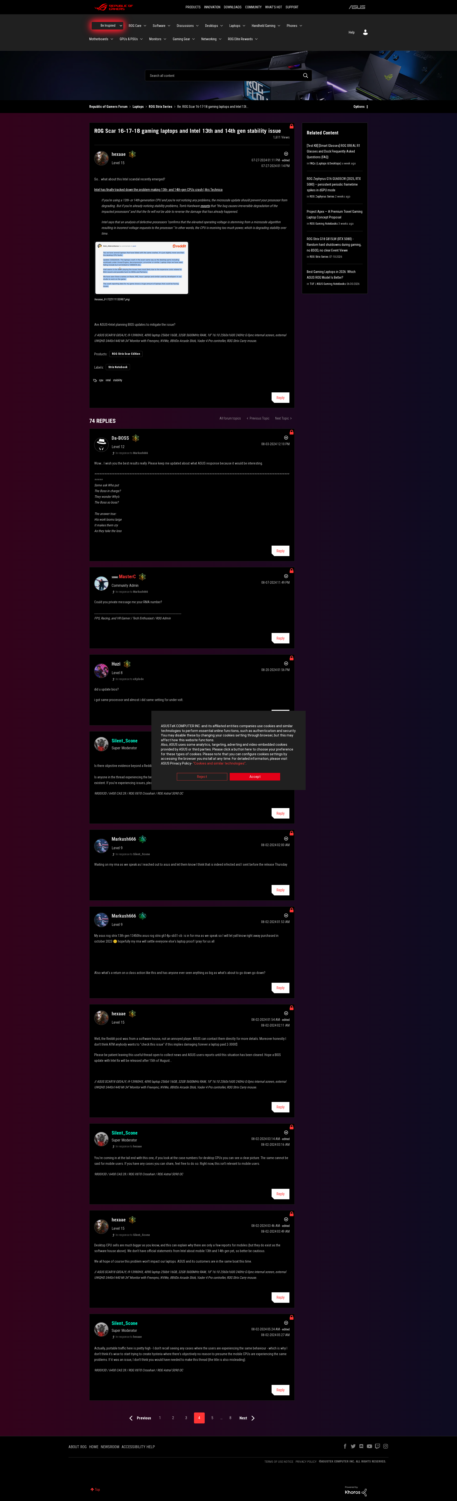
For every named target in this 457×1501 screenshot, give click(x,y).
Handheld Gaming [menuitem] (263, 26)
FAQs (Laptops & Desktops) (325, 163)
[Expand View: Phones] (300, 25)
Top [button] (97, 1489)
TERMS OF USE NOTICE (278, 1461)
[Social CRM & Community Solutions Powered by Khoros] (356, 1491)
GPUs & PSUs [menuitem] (129, 39)
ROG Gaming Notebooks (324, 223)
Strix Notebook (117, 367)
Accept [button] (255, 777)
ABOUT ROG (78, 1447)
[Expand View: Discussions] (197, 25)
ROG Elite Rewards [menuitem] (240, 39)
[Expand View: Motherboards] (111, 39)
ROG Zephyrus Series (322, 196)
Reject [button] (202, 777)
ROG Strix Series (160, 107)
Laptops (138, 107)
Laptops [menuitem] (234, 26)
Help (352, 32)
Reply (280, 397)
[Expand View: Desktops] (221, 25)
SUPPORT (292, 7)
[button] (141, 268)
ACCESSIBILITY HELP (138, 1447)
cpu (101, 380)
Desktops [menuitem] (211, 26)
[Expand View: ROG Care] (145, 25)
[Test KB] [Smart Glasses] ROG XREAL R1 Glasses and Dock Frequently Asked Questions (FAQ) (333, 151)
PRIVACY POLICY (306, 1461)
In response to (132, 453)
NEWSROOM (110, 1447)
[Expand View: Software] (169, 25)
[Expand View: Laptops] (244, 25)
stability (117, 380)
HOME (93, 1447)
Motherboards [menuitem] (98, 39)
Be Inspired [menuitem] (108, 25)
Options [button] (359, 107)
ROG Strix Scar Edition (126, 354)
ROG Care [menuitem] (135, 26)
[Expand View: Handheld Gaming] (279, 25)
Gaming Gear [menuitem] (181, 39)
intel (108, 380)
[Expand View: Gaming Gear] (193, 39)
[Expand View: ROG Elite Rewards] (256, 39)
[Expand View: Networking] (220, 39)
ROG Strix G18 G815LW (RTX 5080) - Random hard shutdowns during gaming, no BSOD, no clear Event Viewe (334, 244)
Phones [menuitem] (292, 26)
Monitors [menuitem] (155, 39)
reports (205, 206)
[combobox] (228, 75)
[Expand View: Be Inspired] (121, 26)
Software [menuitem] (159, 26)
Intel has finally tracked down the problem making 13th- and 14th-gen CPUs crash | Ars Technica (158, 190)
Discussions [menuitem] (185, 26)
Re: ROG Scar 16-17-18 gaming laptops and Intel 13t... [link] (212, 107)
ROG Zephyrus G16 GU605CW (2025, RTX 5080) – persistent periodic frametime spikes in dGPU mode (334, 184)
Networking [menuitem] (209, 39)
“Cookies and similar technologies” (219, 763)
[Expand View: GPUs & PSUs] (141, 39)
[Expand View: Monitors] (165, 39)
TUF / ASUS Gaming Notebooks (328, 284)
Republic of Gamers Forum (108, 107)
